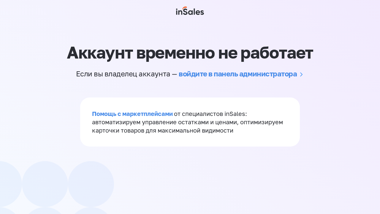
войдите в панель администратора (238, 73)
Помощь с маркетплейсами (133, 113)
